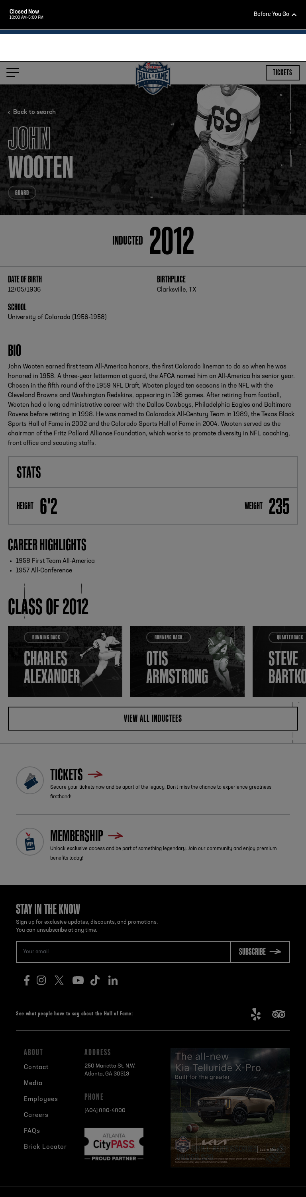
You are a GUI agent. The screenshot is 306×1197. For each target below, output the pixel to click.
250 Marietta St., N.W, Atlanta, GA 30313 (166, 211)
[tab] (149, 186)
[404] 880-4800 (163, 225)
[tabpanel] (153, 126)
